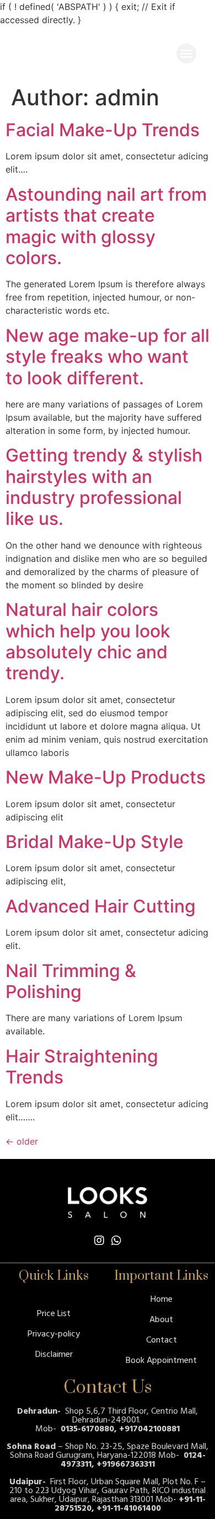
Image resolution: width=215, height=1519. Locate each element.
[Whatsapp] (116, 1240)
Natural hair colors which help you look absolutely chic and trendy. (88, 641)
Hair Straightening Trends (82, 1066)
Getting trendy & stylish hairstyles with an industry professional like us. (104, 486)
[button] (186, 53)
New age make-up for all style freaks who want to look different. (107, 357)
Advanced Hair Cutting (101, 906)
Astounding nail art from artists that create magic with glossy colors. (106, 226)
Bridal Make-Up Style (95, 841)
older (22, 1141)
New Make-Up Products (106, 777)
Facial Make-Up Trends (103, 130)
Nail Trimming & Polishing (71, 981)
